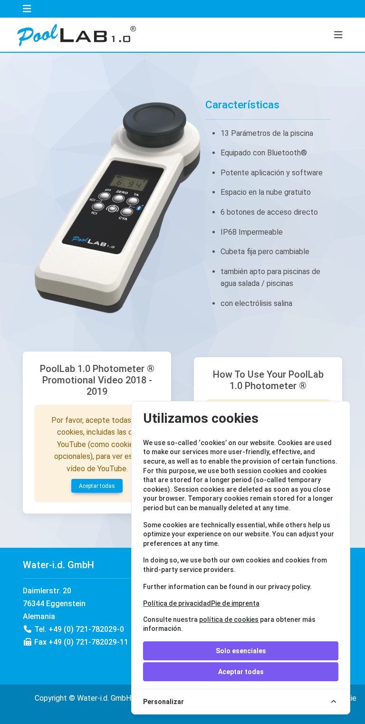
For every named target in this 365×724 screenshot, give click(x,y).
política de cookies (229, 619)
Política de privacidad (177, 603)
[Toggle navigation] (27, 9)
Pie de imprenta (235, 603)
